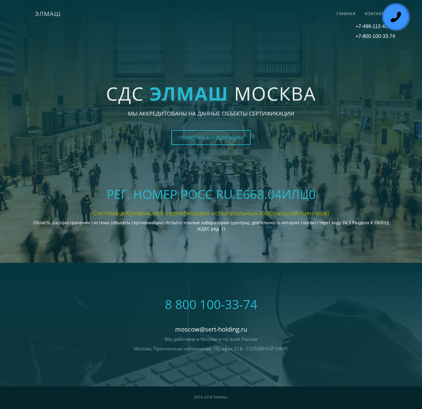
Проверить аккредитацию (211, 137)
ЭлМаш (48, 14)
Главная (346, 13)
